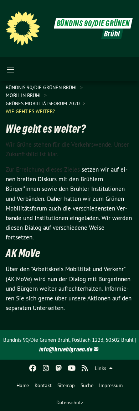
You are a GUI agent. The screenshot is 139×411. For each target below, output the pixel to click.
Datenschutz (69, 402)
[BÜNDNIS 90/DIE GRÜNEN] (23, 28)
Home (22, 385)
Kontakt (43, 385)
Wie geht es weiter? (30, 111)
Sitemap (66, 385)
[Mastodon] (59, 368)
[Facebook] (33, 368)
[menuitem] (22, 385)
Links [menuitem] (100, 368)
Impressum (111, 385)
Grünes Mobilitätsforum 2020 (43, 103)
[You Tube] (71, 368)
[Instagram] (45, 368)
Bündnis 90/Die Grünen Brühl (42, 87)
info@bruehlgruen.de (66, 349)
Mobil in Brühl (24, 95)
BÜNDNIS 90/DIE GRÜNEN (93, 23)
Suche (87, 385)
